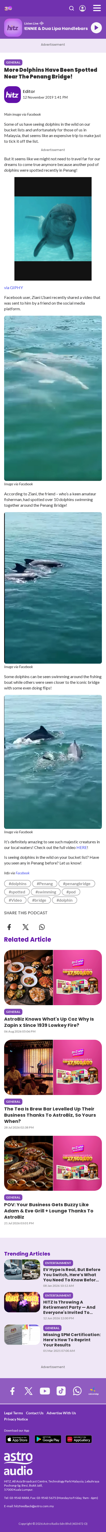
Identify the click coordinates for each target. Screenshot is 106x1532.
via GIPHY (13, 287)
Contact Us (34, 1413)
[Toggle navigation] (97, 8)
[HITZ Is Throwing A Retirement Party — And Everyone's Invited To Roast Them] (22, 1302)
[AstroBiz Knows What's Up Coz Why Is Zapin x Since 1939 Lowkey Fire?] (53, 977)
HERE (81, 847)
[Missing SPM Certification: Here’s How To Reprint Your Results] (22, 1334)
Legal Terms (13, 1413)
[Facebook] (9, 927)
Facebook (23, 873)
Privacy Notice (16, 1419)
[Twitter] (25, 927)
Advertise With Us (61, 1413)
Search (71, 8)
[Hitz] (8, 8)
